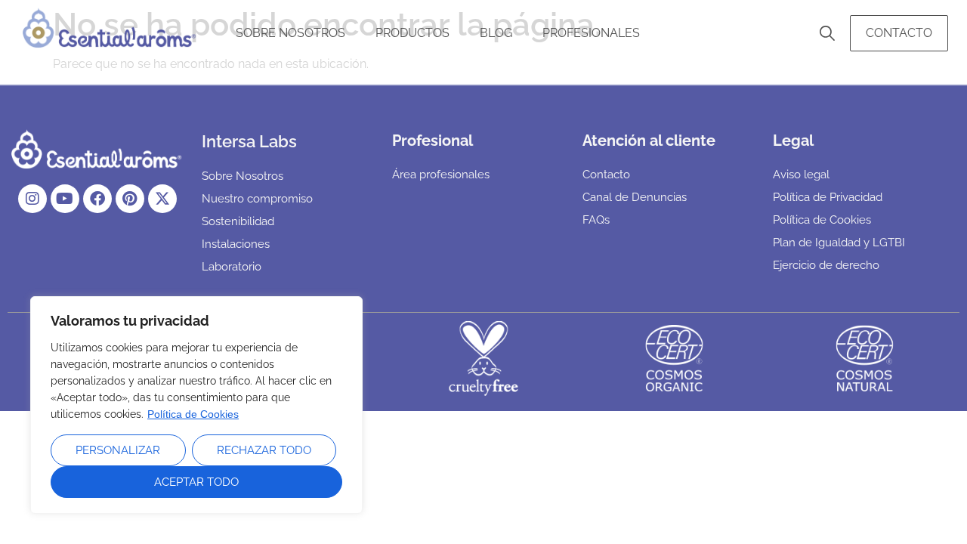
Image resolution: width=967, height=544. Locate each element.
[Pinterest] (130, 198)
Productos (412, 33)
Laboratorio (231, 267)
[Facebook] (97, 198)
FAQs (596, 220)
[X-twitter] (162, 198)
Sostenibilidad (238, 221)
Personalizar (118, 450)
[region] (196, 405)
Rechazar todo (264, 450)
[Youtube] (65, 198)
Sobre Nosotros (290, 33)
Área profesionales (441, 174)
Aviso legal (801, 174)
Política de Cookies (193, 414)
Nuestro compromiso (257, 199)
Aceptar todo (196, 482)
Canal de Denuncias (634, 197)
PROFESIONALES (591, 33)
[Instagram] (32, 198)
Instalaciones (236, 244)
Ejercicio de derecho (826, 265)
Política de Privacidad (827, 197)
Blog (496, 33)
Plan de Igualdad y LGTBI (839, 242)
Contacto (899, 33)
